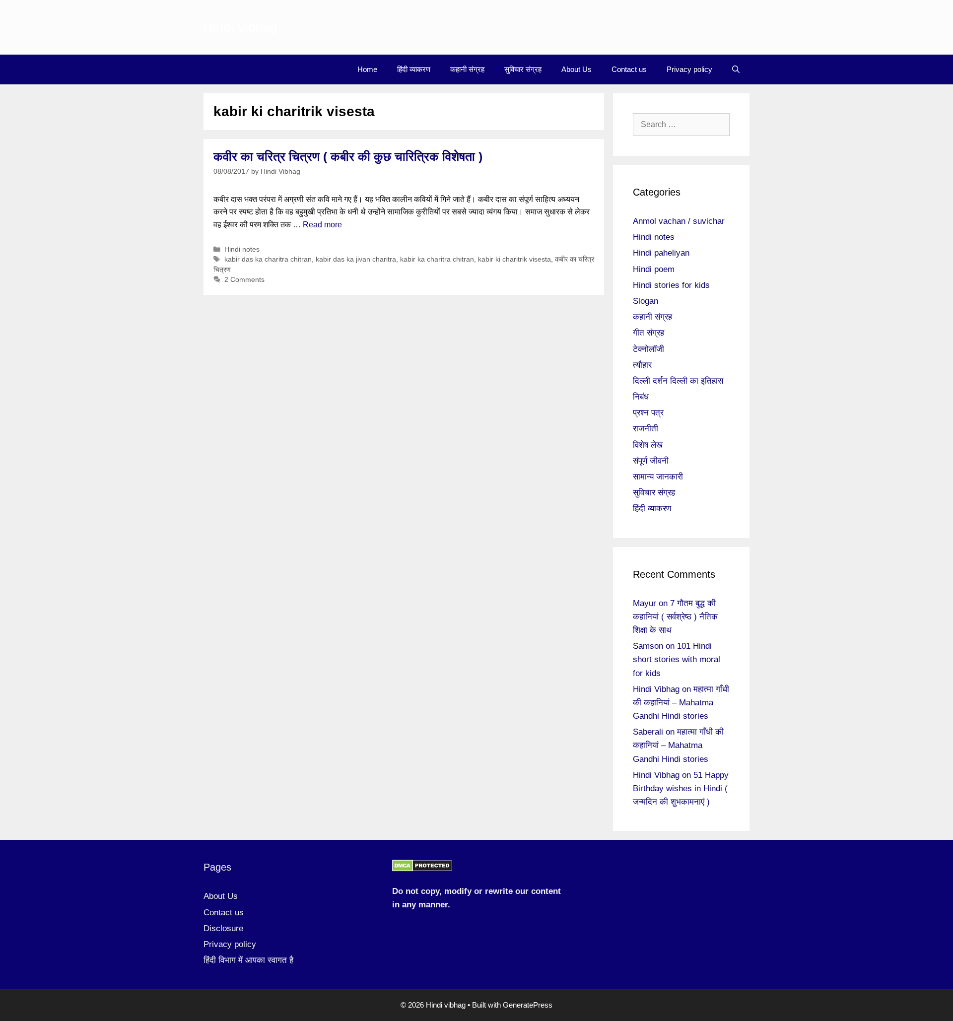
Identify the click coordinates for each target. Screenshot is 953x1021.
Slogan (645, 301)
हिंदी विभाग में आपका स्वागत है (248, 960)
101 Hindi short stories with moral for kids (676, 659)
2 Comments (244, 279)
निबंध (641, 397)
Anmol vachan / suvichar (679, 221)
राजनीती (645, 428)
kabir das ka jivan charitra (356, 259)
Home (367, 69)
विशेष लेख (648, 445)
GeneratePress (527, 1005)
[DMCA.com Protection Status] (422, 869)
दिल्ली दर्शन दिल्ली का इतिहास (678, 381)
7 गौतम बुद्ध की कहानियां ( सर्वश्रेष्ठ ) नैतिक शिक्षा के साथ (675, 617)
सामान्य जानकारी (658, 476)
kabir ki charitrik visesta (514, 259)
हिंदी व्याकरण (413, 69)
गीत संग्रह (648, 333)
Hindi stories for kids (671, 285)
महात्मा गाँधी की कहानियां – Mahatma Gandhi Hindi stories (681, 702)
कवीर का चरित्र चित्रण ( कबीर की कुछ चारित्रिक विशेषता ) (347, 156)
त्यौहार (642, 365)
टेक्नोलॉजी (648, 349)
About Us (576, 69)
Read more (322, 224)
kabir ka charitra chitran (437, 259)
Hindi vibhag (240, 27)
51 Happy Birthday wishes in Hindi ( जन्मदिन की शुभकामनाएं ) (681, 788)
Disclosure (223, 928)
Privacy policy (689, 69)
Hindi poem (654, 269)
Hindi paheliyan (661, 253)
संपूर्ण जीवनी (651, 461)
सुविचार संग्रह (523, 69)
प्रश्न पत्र (648, 412)
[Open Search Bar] (735, 69)
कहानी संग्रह (467, 69)
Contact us (629, 69)
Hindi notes (242, 249)
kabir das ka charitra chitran (268, 259)
